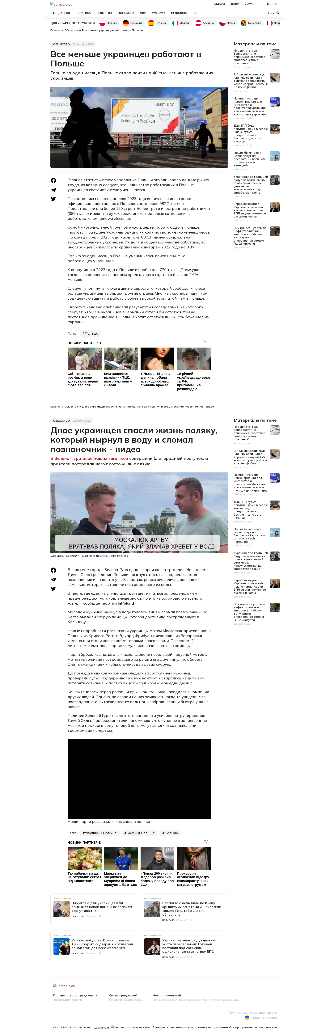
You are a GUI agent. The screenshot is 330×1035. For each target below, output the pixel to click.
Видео (235, 4)
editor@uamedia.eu (67, 1000)
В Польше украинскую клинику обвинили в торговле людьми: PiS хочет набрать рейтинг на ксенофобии (251, 81)
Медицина (179, 13)
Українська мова (264, 1018)
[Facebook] (53, 180)
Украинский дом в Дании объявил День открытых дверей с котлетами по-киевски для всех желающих (102, 944)
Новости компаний (167, 995)
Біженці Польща (141, 833)
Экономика (125, 13)
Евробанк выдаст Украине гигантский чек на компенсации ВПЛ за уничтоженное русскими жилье (250, 210)
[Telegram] (53, 189)
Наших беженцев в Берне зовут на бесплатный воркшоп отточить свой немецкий (249, 159)
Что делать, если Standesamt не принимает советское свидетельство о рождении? (249, 57)
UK (275, 4)
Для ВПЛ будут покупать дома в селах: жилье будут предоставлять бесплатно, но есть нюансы (251, 133)
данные (125, 288)
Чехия (231, 23)
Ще (194, 13)
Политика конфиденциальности (253, 1012)
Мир (143, 13)
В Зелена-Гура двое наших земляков (89, 458)
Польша (112, 23)
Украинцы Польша (101, 833)
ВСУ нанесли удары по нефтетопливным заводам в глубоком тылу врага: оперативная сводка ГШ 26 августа (250, 236)
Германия (136, 23)
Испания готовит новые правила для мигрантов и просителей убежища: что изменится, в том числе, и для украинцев (251, 106)
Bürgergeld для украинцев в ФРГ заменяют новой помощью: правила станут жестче (102, 907)
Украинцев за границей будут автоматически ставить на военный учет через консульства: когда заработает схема (251, 184)
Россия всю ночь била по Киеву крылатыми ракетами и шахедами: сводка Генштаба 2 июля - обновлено (191, 908)
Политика (83, 13)
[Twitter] (53, 198)
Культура (158, 13)
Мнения (219, 4)
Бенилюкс (254, 23)
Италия (184, 23)
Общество (104, 13)
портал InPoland (118, 603)
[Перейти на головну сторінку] (74, 4)
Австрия (208, 23)
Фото (249, 4)
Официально (60, 13)
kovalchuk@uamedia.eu (126, 1000)
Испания (161, 23)
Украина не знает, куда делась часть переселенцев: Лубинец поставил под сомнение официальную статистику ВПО (188, 946)
